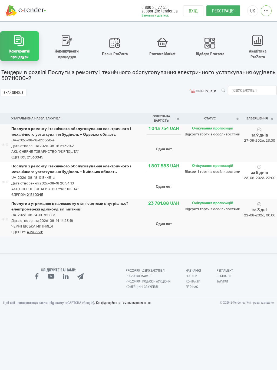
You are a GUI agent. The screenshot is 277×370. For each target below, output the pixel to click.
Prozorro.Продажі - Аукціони (148, 281)
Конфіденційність (108, 303)
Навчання (193, 270)
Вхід (193, 11)
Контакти (193, 281)
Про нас (192, 287)
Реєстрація (223, 11)
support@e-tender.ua (159, 11)
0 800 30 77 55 (154, 7)
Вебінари (223, 276)
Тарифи (222, 281)
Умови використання (137, 303)
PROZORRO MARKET (139, 276)
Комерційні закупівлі (142, 287)
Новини (191, 276)
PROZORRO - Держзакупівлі (145, 270)
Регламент (225, 270)
